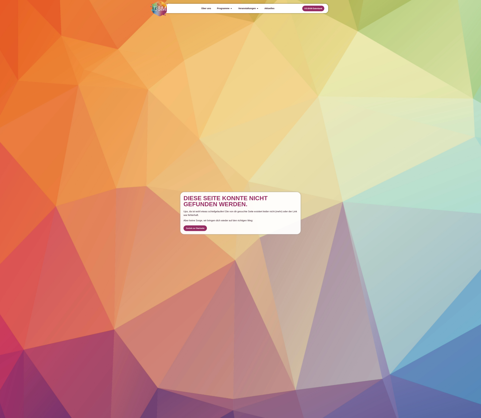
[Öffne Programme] (231, 8)
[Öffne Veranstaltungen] (257, 8)
